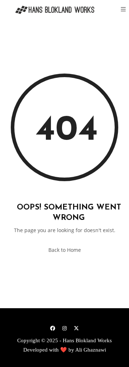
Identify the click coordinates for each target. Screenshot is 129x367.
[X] (76, 328)
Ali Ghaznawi (90, 350)
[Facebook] (52, 328)
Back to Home (64, 249)
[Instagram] (64, 328)
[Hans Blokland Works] (50, 10)
